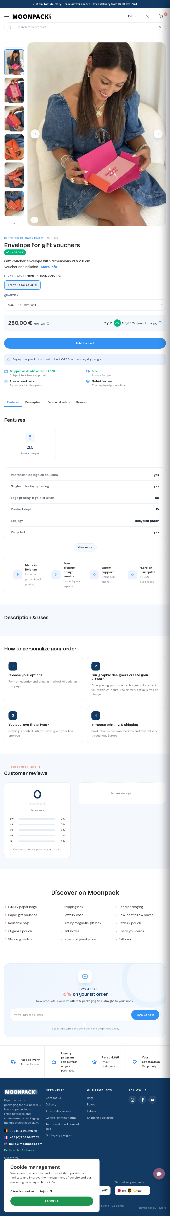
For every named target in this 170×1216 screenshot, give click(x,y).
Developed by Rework (152, 1208)
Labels (91, 1111)
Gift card (125, 939)
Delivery (51, 1104)
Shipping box (73, 907)
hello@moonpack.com (25, 1144)
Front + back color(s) (22, 285)
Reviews (81, 402)
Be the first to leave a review (23, 238)
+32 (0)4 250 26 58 (23, 1131)
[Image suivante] (158, 133)
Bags (90, 1098)
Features (13, 402)
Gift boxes (71, 931)
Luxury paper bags (22, 907)
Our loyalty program (59, 1135)
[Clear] (160, 27)
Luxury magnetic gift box (82, 923)
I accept (52, 1201)
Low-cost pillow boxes (136, 915)
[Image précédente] (35, 133)
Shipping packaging (100, 1118)
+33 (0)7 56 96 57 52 (24, 1137)
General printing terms (61, 1118)
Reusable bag (18, 923)
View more (85, 547)
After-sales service (58, 1111)
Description (33, 402)
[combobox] (84, 27)
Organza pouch (20, 931)
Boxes (91, 1104)
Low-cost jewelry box (80, 939)
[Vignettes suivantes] (14, 223)
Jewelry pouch (130, 923)
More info (48, 1182)
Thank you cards (131, 931)
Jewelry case (73, 915)
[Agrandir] (34, 220)
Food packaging (131, 907)
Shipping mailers (20, 939)
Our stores (11, 1158)
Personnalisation (58, 402)
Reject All (46, 1191)
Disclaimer (118, 1206)
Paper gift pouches (22, 915)
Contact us (53, 1098)
